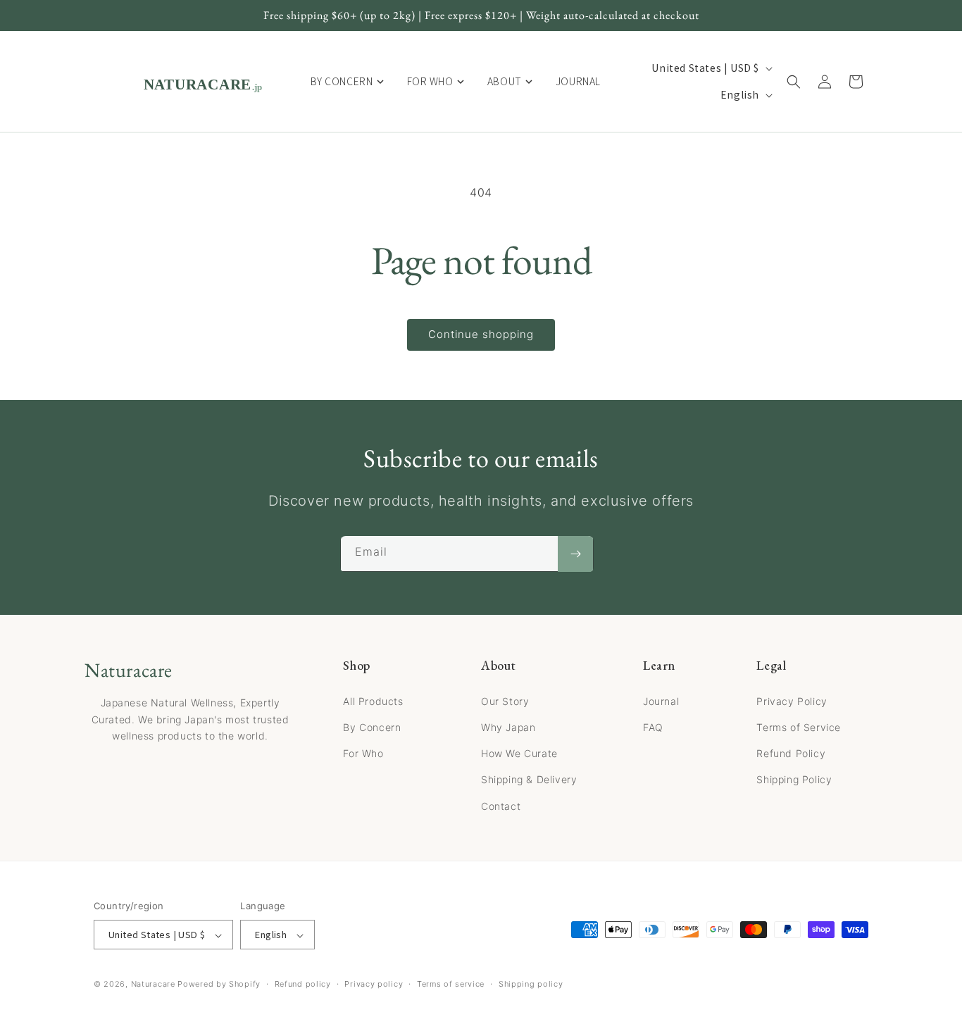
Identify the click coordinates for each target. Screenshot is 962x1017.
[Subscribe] (575, 554)
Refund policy (303, 984)
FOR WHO (430, 81)
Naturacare (153, 985)
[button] (793, 81)
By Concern (372, 726)
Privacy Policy (791, 700)
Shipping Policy (794, 779)
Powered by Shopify (219, 985)
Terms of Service (798, 726)
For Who (363, 753)
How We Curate (519, 753)
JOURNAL (578, 81)
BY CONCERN (342, 81)
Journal (661, 700)
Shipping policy (531, 984)
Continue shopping (481, 334)
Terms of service (451, 984)
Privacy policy (373, 984)
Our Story (505, 700)
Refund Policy (790, 753)
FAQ (653, 726)
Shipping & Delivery (529, 779)
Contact (500, 805)
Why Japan (508, 726)
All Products (373, 700)
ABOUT (504, 81)
